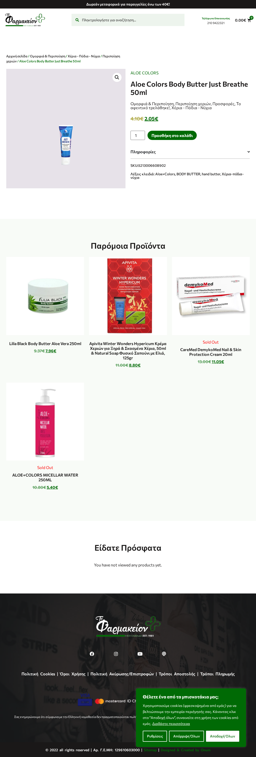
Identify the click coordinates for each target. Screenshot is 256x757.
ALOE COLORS (144, 72)
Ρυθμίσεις (155, 736)
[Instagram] (116, 653)
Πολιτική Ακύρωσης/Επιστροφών (122, 673)
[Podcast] (164, 653)
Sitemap (150, 750)
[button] (117, 77)
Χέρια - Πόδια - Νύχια (84, 56)
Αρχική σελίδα (17, 56)
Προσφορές (223, 103)
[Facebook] (92, 653)
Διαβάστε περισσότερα (171, 723)
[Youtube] (140, 653)
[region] (191, 717)
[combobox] (128, 20)
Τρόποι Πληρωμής (217, 673)
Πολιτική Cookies (38, 673)
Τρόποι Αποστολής (177, 673)
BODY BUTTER (188, 174)
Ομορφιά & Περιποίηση (47, 56)
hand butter (211, 174)
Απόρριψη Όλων (186, 736)
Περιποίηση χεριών (193, 103)
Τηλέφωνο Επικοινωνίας (216, 18)
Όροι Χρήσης (73, 673)
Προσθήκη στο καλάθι (172, 135)
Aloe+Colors (165, 174)
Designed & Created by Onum (185, 750)
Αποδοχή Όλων (222, 736)
